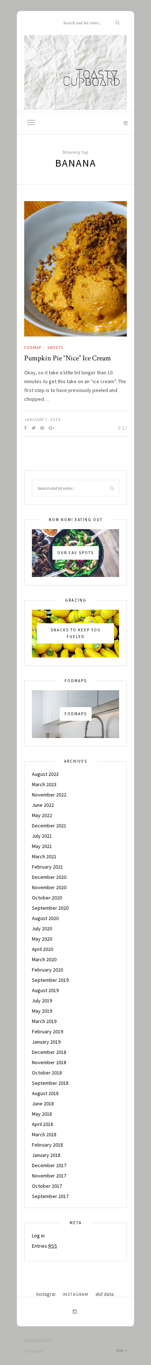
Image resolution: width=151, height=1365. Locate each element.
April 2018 (42, 1124)
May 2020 (42, 938)
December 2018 (49, 1052)
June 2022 (43, 805)
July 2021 (42, 836)
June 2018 (43, 1103)
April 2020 (42, 949)
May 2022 (42, 815)
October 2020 (47, 897)
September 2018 (50, 1083)
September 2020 (50, 908)
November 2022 (49, 794)
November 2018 (49, 1062)
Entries (44, 1246)
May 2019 (42, 1011)
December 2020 (49, 877)
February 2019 (47, 1031)
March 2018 (44, 1134)
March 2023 (44, 784)
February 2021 (47, 866)
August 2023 (45, 774)
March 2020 (44, 959)
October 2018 (47, 1072)
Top (120, 1350)
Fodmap (32, 347)
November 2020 (49, 887)
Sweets (55, 347)
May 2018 (42, 1114)
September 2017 (50, 1196)
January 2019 (46, 1041)
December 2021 (49, 825)
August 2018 (45, 1093)
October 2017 (47, 1186)
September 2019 (50, 980)
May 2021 (42, 846)
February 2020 (47, 969)
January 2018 (46, 1155)
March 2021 (44, 856)
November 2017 (49, 1175)
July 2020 (42, 928)
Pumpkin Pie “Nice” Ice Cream (67, 358)
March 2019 (44, 1021)
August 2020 (45, 918)
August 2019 (45, 990)
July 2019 (42, 1000)
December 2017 (49, 1165)
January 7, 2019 (42, 419)
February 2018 (47, 1144)
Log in (38, 1235)
